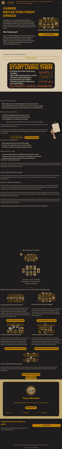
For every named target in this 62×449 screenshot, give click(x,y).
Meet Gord (20, 3)
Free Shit (19, 1)
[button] (38, 1)
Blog (24, 3)
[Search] (59, 2)
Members (29, 3)
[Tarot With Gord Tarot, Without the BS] (8, 2)
